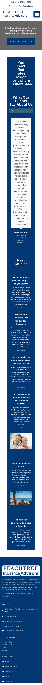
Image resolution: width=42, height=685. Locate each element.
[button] (36, 14)
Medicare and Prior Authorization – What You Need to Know (21, 360)
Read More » (21, 308)
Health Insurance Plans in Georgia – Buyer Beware (21, 280)
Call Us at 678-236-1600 (21, 2)
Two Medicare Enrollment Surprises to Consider (21, 523)
